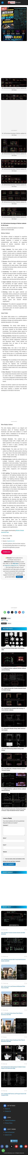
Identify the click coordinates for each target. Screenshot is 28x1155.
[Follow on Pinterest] (16, 1146)
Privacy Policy (8, 1123)
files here (15, 563)
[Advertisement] (14, 57)
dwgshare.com (11, 541)
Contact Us (8, 1111)
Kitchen (9, 618)
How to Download (9, 1132)
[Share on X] (12, 612)
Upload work (8, 1135)
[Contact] (3, 1150)
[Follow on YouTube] (26, 1146)
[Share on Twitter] (16, 612)
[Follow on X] (11, 1146)
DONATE (19, 577)
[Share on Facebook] (8, 612)
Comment (5, 825)
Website (5, 851)
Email (4, 845)
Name (4, 838)
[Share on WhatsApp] (5, 612)
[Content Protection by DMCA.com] (14, 1141)
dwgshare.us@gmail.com (11, 565)
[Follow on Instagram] (6, 1146)
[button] (2, 2)
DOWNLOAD (6, 552)
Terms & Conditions (10, 1120)
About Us (7, 1108)
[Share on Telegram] (23, 612)
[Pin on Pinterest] (19, 612)
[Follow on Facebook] (2, 1146)
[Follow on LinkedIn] (21, 1146)
